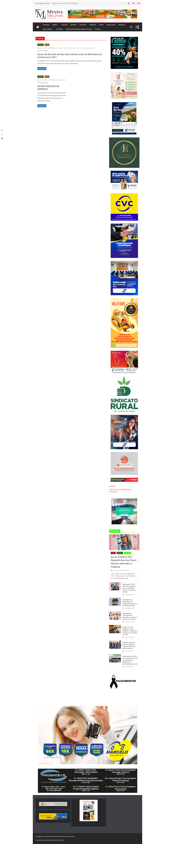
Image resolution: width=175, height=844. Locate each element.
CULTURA (64, 25)
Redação (92, 48)
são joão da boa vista (69, 48)
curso (55, 48)
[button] (58, 25)
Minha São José (51, 836)
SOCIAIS (101, 25)
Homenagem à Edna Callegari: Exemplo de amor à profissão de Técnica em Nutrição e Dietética (129, 588)
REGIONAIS (121, 25)
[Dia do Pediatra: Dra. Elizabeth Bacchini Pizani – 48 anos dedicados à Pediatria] (124, 542)
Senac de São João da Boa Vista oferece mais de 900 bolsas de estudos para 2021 (69, 56)
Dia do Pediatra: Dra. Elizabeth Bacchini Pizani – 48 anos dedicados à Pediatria (124, 561)
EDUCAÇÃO (82, 25)
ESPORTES (73, 25)
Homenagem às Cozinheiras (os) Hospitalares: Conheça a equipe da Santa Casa (129, 616)
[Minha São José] (37, 27)
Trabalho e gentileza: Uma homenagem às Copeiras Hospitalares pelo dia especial (129, 645)
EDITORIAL (59, 29)
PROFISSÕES (127, 553)
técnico (82, 48)
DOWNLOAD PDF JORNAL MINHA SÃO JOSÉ (79, 29)
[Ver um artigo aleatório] (137, 27)
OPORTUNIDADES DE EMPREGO (48, 87)
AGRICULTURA (111, 25)
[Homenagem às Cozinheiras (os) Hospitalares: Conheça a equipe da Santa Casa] (115, 617)
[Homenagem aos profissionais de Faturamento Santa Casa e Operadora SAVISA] (115, 604)
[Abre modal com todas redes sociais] (2, 138)
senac (77, 48)
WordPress (60, 840)
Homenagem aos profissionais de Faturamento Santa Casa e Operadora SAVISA (129, 602)
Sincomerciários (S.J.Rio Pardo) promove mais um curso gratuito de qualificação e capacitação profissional (130, 660)
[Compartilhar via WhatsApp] (2, 134)
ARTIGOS (112, 486)
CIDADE (54, 25)
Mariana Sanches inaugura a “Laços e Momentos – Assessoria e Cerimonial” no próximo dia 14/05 (130, 631)
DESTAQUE (46, 25)
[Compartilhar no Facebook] (2, 130)
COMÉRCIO (92, 25)
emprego (60, 48)
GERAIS (47, 44)
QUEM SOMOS (47, 29)
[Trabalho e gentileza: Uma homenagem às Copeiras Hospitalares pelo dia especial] (115, 647)
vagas (86, 48)
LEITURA (97, 29)
